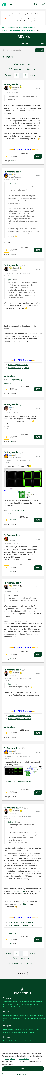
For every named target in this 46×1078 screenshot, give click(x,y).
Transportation (28, 1007)
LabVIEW (30, 30)
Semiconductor (16, 1007)
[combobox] (18, 50)
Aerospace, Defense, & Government (31, 1001)
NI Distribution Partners (10, 1015)
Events (32, 1032)
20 (11, 944)
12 (11, 254)
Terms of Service (14, 1018)
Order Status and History (28, 1015)
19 (11, 797)
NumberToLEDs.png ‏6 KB (18, 368)
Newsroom (8, 1032)
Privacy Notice (10, 1059)
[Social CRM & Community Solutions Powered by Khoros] (23, 973)
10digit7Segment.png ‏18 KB (19, 716)
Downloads (6, 1041)
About (23, 1029)
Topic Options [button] (8, 57)
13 (11, 393)
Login (34, 43)
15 (11, 524)
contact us (16, 21)
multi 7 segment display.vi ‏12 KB (21, 781)
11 (11, 161)
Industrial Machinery (27, 1004)
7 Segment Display (16, 380)
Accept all (23, 1069)
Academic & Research (10, 1001)
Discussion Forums (26, 28)
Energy (16, 1004)
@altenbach (12, 184)
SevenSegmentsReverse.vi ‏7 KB (21, 925)
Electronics (8, 1004)
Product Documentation (20, 1041)
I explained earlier (18, 891)
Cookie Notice (24, 1059)
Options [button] (38, 88)
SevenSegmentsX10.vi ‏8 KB (19, 719)
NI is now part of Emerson (11, 1029)
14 (11, 441)
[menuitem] (36, 4)
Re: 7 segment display (12, 84)
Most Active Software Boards (13, 30)
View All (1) (7, 383)
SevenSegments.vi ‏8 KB (18, 365)
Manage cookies (23, 1074)
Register (25, 43)
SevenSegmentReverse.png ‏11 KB (22, 922)
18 (11, 737)
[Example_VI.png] (23, 483)
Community (12, 28)
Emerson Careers (33, 1029)
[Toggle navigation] (11, 5)
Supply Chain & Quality (21, 1032)
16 (11, 572)
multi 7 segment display (17, 510)
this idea (26, 904)
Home (4, 28)
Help (42, 43)
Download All (12, 376)
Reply (38, 156)
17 (11, 659)
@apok (10, 280)
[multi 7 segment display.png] (23, 771)
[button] (6, 156)
